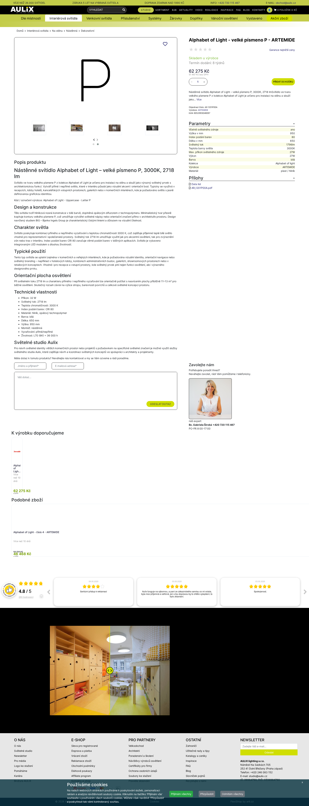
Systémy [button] (154, 18)
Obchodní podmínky (83, 765)
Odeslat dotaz (160, 404)
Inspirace (191, 760)
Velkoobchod (136, 745)
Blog (188, 770)
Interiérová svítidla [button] (63, 18)
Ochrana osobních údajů (143, 770)
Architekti (134, 750)
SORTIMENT (162, 10)
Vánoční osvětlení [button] (224, 18)
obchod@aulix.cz (286, 2)
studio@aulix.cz (258, 776)
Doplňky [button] (196, 18)
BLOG (246, 10)
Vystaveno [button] (254, 18)
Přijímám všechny (181, 793)
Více (199, 99)
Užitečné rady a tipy (198, 750)
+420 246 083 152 (261, 772)
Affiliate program (81, 775)
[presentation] (94, 140)
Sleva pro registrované (84, 745)
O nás (17, 745)
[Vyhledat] (123, 10)
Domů (20, 30)
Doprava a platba (81, 750)
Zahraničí (191, 745)
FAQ (238, 10)
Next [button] (305, 591)
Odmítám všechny (232, 793)
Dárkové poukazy (81, 770)
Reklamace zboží (81, 760)
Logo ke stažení (23, 765)
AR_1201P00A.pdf (202, 187)
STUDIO (146, 10)
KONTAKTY (258, 10)
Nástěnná (71, 30)
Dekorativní (87, 30)
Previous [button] (48, 591)
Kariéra (18, 775)
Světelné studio (23, 750)
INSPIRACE (227, 10)
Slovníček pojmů (195, 775)
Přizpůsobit (207, 793)
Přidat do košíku (283, 81)
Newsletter (20, 755)
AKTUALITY (186, 10)
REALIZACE (211, 10)
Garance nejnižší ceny (282, 49)
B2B (174, 10)
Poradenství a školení (141, 755)
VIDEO (199, 10)
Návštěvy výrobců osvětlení (145, 760)
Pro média (20, 760)
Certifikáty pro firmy (140, 765)
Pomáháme (20, 770)
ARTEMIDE (203, 110)
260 (26, 596)
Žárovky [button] (176, 18)
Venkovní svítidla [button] (99, 18)
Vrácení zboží (79, 755)
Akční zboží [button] (279, 18)
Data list (196, 184)
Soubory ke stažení (140, 775)
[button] (93, 144)
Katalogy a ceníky (196, 755)
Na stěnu (57, 30)
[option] (93, 591)
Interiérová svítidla (37, 30)
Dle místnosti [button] (31, 18)
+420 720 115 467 (229, 2)
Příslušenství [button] (130, 18)
